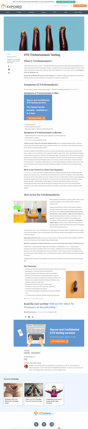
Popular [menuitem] (44, 12)
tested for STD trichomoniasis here (34, 298)
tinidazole (67, 246)
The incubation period (29, 172)
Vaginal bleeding (29, 140)
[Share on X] (9, 69)
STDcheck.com (65, 5)
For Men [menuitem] (19, 12)
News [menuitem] (65, 12)
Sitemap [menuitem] (55, 420)
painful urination (75, 89)
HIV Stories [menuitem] (40, 420)
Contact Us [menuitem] (48, 420)
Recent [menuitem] (7, 12)
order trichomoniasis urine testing (69, 70)
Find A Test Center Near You (66, 2)
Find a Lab (56, 5)
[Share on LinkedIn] (9, 72)
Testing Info (26, 352)
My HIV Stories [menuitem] (78, 12)
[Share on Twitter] (8, 66)
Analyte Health (71, 428)
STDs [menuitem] (54, 12)
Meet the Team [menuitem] (62, 420)
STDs (25, 359)
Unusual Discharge (36, 352)
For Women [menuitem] (31, 12)
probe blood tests (44, 238)
